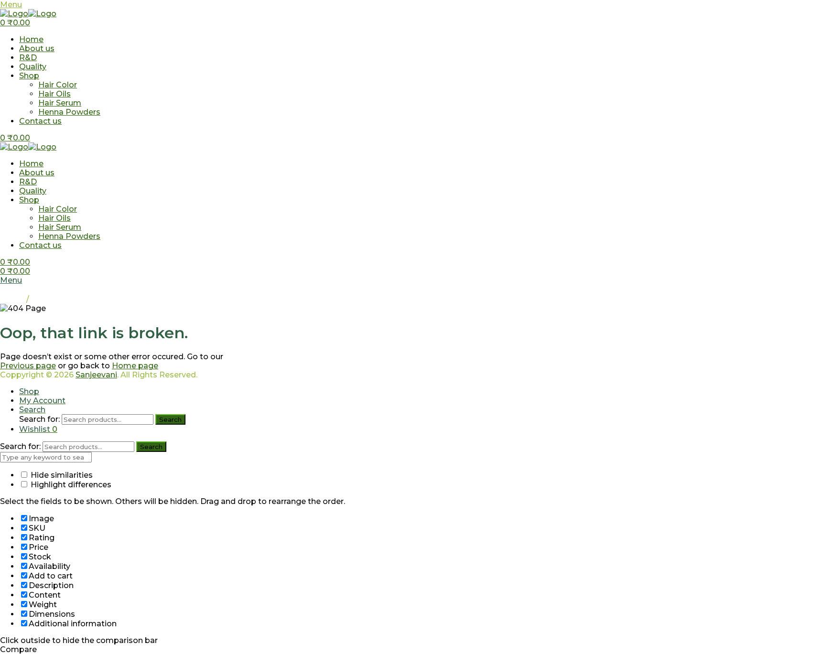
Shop (29, 75)
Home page (135, 365)
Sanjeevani (96, 374)
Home (31, 39)
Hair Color (57, 84)
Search (170, 419)
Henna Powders (69, 112)
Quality (32, 66)
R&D (28, 57)
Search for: (39, 419)
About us (36, 48)
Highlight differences (70, 484)
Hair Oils (54, 93)
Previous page (28, 365)
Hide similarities (61, 475)
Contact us (40, 121)
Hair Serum (59, 102)
